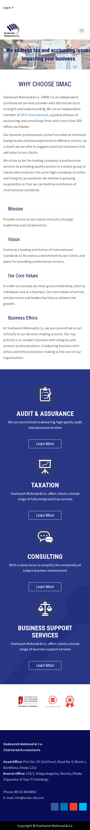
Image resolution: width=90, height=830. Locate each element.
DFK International (34, 115)
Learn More (45, 443)
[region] (45, 54)
